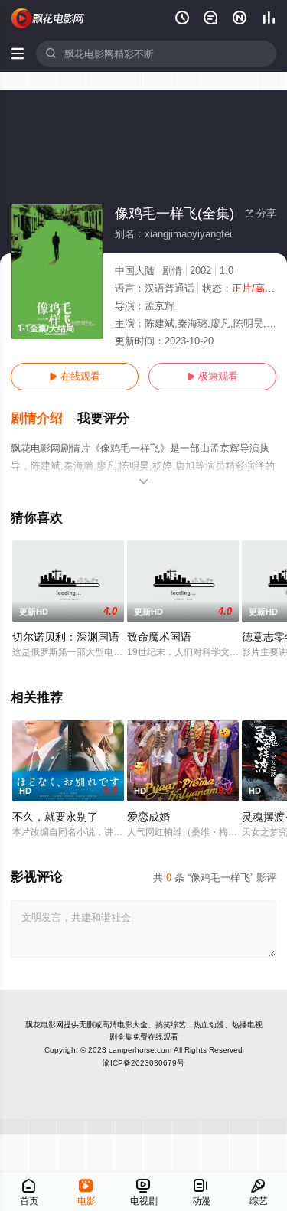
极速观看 (212, 376)
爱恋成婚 (148, 817)
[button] (44, 419)
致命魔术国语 (159, 637)
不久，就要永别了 (55, 817)
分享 (260, 213)
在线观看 (74, 376)
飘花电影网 (44, 1024)
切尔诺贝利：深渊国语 (65, 637)
